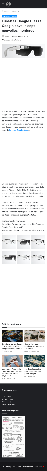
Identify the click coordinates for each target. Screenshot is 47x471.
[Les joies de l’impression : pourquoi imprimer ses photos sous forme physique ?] (12, 361)
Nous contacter (7, 399)
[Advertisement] (23, 85)
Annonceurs (6, 402)
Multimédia (14, 11)
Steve (7, 36)
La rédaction (6, 397)
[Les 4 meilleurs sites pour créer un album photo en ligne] (34, 361)
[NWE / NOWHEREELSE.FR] (8, 4)
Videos (14, 16)
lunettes (18, 130)
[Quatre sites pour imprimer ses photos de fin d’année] (34, 336)
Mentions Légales (8, 404)
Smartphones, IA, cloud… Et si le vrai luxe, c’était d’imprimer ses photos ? (12, 346)
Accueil (6, 11)
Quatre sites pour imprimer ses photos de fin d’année (34, 346)
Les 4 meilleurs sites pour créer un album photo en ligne (32, 371)
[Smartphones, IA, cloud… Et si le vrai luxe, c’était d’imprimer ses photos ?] (12, 336)
